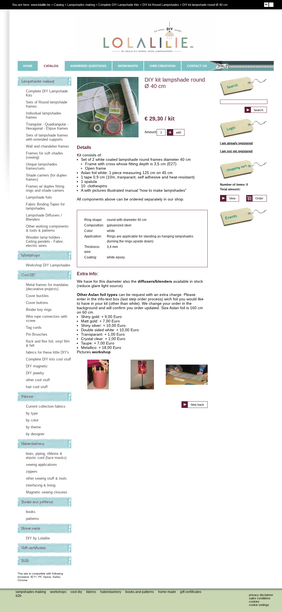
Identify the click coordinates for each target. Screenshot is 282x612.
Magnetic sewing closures (46, 492)
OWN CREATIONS (162, 66)
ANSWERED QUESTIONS (88, 66)
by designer (35, 434)
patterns (32, 519)
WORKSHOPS (128, 66)
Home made (30, 528)
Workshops (30, 255)
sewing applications (41, 465)
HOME (27, 66)
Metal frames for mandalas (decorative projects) (47, 287)
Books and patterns (37, 502)
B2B (25, 560)
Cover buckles (37, 296)
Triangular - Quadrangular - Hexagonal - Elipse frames (47, 126)
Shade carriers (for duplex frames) (46, 177)
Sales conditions (259, 598)
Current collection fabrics (46, 406)
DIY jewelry (35, 373)
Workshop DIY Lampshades (48, 265)
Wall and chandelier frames (47, 146)
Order (259, 198)
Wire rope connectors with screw (46, 318)
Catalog (59, 4)
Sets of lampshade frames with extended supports (47, 137)
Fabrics (27, 396)
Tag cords (34, 327)
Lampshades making (37, 81)
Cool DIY (28, 275)
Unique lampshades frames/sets (41, 166)
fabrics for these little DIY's (47, 352)
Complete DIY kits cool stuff (48, 359)
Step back (197, 404)
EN (271, 4)
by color (32, 420)
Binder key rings (39, 310)
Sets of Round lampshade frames (46, 104)
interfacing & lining (40, 485)
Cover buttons (37, 303)
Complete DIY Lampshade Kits (47, 93)
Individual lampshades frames (43, 115)
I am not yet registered (236, 151)
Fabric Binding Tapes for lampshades (45, 206)
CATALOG (51, 66)
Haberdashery (32, 444)
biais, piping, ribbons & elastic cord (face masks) (46, 455)
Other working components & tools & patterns (47, 228)
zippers (31, 471)
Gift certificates (33, 548)
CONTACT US (197, 66)
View (232, 198)
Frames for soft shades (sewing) (44, 155)
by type (32, 413)
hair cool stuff (37, 387)
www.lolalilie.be (40, 4)
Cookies (254, 601)
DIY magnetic (37, 366)
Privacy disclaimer (261, 595)
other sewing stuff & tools (46, 478)
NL (266, 4)
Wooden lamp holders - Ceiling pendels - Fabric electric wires (44, 241)
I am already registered (236, 143)
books (31, 512)
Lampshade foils (39, 197)
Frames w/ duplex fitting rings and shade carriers (45, 188)
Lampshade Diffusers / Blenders (44, 217)
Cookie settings (259, 604)
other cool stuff (38, 380)
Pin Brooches (36, 334)
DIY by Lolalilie (38, 538)
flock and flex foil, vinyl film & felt (48, 343)
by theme (33, 427)
